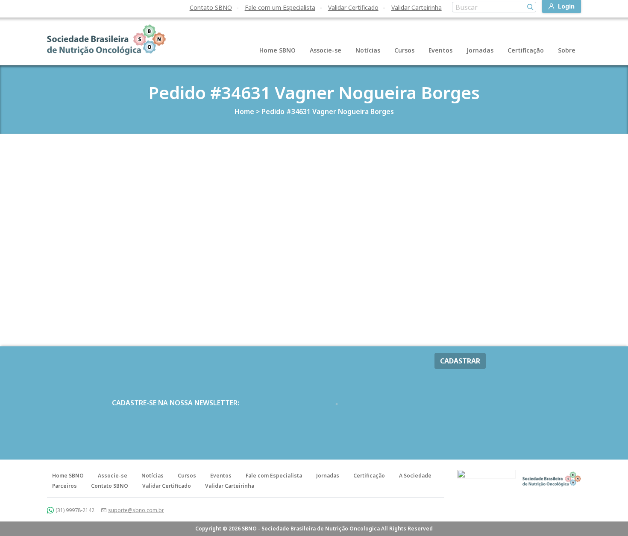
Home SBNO (277, 50)
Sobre (566, 50)
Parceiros (64, 485)
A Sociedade (415, 475)
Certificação (526, 50)
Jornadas (480, 50)
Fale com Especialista (274, 475)
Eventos (440, 50)
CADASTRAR (460, 361)
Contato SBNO (211, 7)
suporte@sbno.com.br (136, 510)
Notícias (367, 50)
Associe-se (325, 50)
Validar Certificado (353, 7)
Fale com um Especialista (280, 7)
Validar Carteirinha (416, 7)
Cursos (404, 50)
